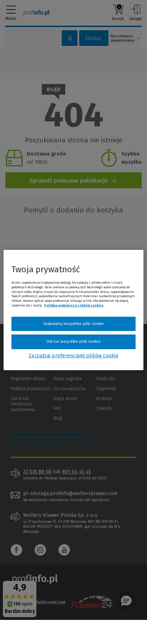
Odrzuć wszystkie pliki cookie (73, 341)
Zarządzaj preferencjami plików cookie (73, 356)
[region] (73, 310)
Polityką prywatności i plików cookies (73, 305)
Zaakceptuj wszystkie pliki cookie (73, 323)
